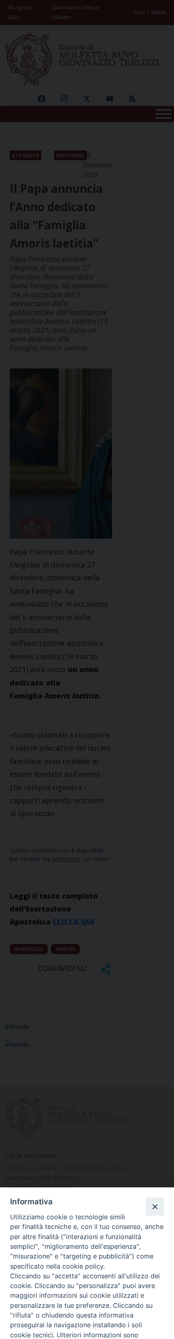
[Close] (154, 1206)
